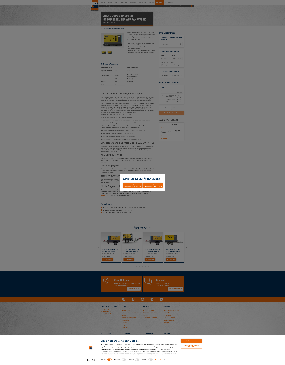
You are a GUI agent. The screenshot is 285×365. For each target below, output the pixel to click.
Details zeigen (159, 359)
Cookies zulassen (191, 341)
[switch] (124, 359)
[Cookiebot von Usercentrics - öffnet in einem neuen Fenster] (90, 360)
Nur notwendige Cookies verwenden (191, 345)
